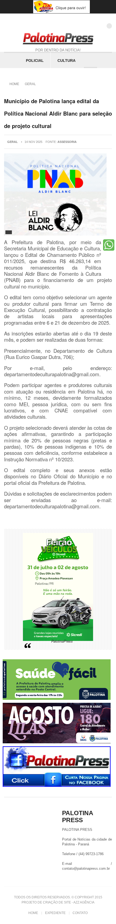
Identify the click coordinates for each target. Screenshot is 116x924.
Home (14, 84)
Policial (35, 60)
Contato (80, 913)
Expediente (55, 913)
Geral (30, 84)
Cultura (66, 60)
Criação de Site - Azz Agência (68, 902)
